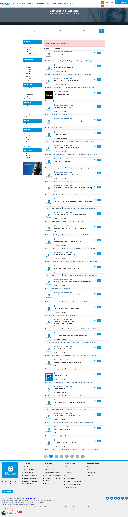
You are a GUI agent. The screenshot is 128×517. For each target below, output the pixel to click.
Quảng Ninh (61, 74)
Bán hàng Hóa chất (90, 61)
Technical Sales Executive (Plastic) (66, 148)
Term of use (69, 472)
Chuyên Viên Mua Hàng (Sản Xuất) (65, 442)
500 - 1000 (28, 67)
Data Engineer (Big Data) (62, 389)
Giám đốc (27, 96)
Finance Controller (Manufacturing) (67, 81)
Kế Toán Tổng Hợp (60, 134)
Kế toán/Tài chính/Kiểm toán (73, 87)
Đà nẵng (49, 436)
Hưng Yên (61, 87)
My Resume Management (30, 475)
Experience (27, 102)
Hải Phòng (49, 74)
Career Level (28, 84)
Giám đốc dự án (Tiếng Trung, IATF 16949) (68, 121)
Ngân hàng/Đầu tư (59, 101)
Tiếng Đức (27, 49)
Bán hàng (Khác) (81, 61)
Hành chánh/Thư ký (71, 436)
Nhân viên (27, 89)
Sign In (113, 2)
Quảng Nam (54, 436)
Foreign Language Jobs (92, 463)
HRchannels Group (69, 463)
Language (27, 41)
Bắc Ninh (53, 141)
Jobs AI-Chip (72, 3)
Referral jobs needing (29, 472)
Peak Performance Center (43, 3)
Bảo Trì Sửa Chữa (80, 261)
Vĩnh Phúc (58, 248)
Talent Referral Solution (51, 470)
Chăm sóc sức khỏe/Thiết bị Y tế (75, 74)
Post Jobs (47, 483)
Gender (26, 120)
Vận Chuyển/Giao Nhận (69, 208)
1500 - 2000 (28, 71)
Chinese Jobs (90, 470)
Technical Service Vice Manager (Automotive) (70, 402)
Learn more (7, 491)
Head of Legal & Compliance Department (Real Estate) (73, 188)
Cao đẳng (27, 137)
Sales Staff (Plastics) (61, 54)
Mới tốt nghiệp (28, 87)
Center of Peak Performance (31, 470)
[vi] (102, 2)
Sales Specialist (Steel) (62, 375)
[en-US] (102, 5)
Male (26, 123)
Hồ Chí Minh (49, 61)
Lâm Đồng (60, 342)
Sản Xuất (93, 87)
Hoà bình (53, 114)
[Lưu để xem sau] (95, 53)
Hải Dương (55, 74)
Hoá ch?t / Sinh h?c (78, 422)
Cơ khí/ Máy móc (68, 301)
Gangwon (49, 328)
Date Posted (28, 150)
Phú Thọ (58, 114)
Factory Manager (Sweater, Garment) (67, 362)
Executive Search (30, 3)
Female (27, 126)
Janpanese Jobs (91, 472)
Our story (68, 467)
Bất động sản (67, 194)
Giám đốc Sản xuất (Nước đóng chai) (66, 174)
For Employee (26, 463)
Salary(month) (28, 59)
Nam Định (58, 355)
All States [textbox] (61, 31)
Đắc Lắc (49, 342)
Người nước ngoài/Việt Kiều (68, 288)
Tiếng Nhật (28, 53)
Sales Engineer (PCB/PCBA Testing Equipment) (70, 228)
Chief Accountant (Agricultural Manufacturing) (71, 335)
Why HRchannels (20, 3)
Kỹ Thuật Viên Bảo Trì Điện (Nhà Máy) (66, 295)
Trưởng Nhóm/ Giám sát (31, 92)
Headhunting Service (50, 467)
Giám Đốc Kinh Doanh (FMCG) (64, 107)
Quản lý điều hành (85, 87)
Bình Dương (56, 61)
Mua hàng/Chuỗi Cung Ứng (79, 449)
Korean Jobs (90, 475)
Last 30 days (28, 160)
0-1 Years (27, 105)
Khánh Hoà (54, 342)
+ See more (27, 98)
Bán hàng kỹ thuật (71, 61)
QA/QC (81, 221)
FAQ (67, 475)
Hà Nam (53, 221)
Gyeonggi (54, 328)
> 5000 (27, 80)
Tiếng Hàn (27, 55)
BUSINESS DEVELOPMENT (62, 94)
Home (61, 24)
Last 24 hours (28, 153)
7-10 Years (28, 114)
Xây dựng (78, 194)
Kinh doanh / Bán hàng (93, 154)
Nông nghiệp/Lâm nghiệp (87, 342)
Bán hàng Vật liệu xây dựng (83, 168)
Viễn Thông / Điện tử (74, 221)
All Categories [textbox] (86, 31)
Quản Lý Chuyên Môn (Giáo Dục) (64, 67)
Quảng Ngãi (61, 436)
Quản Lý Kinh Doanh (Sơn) (62, 161)
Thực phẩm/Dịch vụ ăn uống (70, 181)
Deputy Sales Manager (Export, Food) (67, 308)
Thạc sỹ (27, 144)
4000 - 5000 (28, 78)
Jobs (13, 3)
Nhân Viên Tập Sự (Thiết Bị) (63, 349)
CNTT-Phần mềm (71, 395)
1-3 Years (27, 107)
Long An (62, 369)
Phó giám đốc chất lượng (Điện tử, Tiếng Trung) (71, 214)
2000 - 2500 (28, 74)
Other (59, 328)
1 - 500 (27, 65)
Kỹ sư (26, 141)
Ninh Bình (58, 221)
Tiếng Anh (27, 44)
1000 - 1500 (28, 69)
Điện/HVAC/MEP (83, 301)
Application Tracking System (52, 472)
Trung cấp (27, 135)
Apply (99, 52)
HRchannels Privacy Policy (73, 484)
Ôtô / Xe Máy (63, 127)
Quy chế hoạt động (71, 487)
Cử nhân (27, 139)
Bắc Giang (53, 301)
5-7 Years (27, 112)
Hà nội (48, 114)
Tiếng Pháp (28, 47)
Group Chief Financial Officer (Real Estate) (69, 241)
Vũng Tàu (55, 382)
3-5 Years (27, 110)
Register (108, 2)
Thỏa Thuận (28, 62)
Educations (27, 130)
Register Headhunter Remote (31, 478)
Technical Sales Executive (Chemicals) (67, 415)
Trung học (28, 133)
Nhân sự (80, 436)
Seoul (48, 288)
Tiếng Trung (28, 51)
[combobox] (61, 31)
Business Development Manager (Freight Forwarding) (73, 201)
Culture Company (70, 478)
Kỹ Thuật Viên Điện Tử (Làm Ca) (64, 255)
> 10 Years (28, 116)
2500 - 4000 (28, 76)
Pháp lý (73, 194)
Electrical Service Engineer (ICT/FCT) (67, 268)
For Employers (47, 463)
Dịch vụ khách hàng (77, 409)
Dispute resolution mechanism (74, 490)
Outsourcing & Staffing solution (53, 475)
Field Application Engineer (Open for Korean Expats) (72, 281)
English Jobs (90, 467)
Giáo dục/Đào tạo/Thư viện (90, 74)
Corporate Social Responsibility (59, 3)
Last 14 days (28, 157)
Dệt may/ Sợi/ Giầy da (69, 141)
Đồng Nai (62, 61)
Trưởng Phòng (29, 94)
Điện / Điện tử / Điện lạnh (91, 261)
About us (68, 470)
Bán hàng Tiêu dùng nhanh (69, 114)
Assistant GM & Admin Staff (63, 429)
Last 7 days (28, 155)
